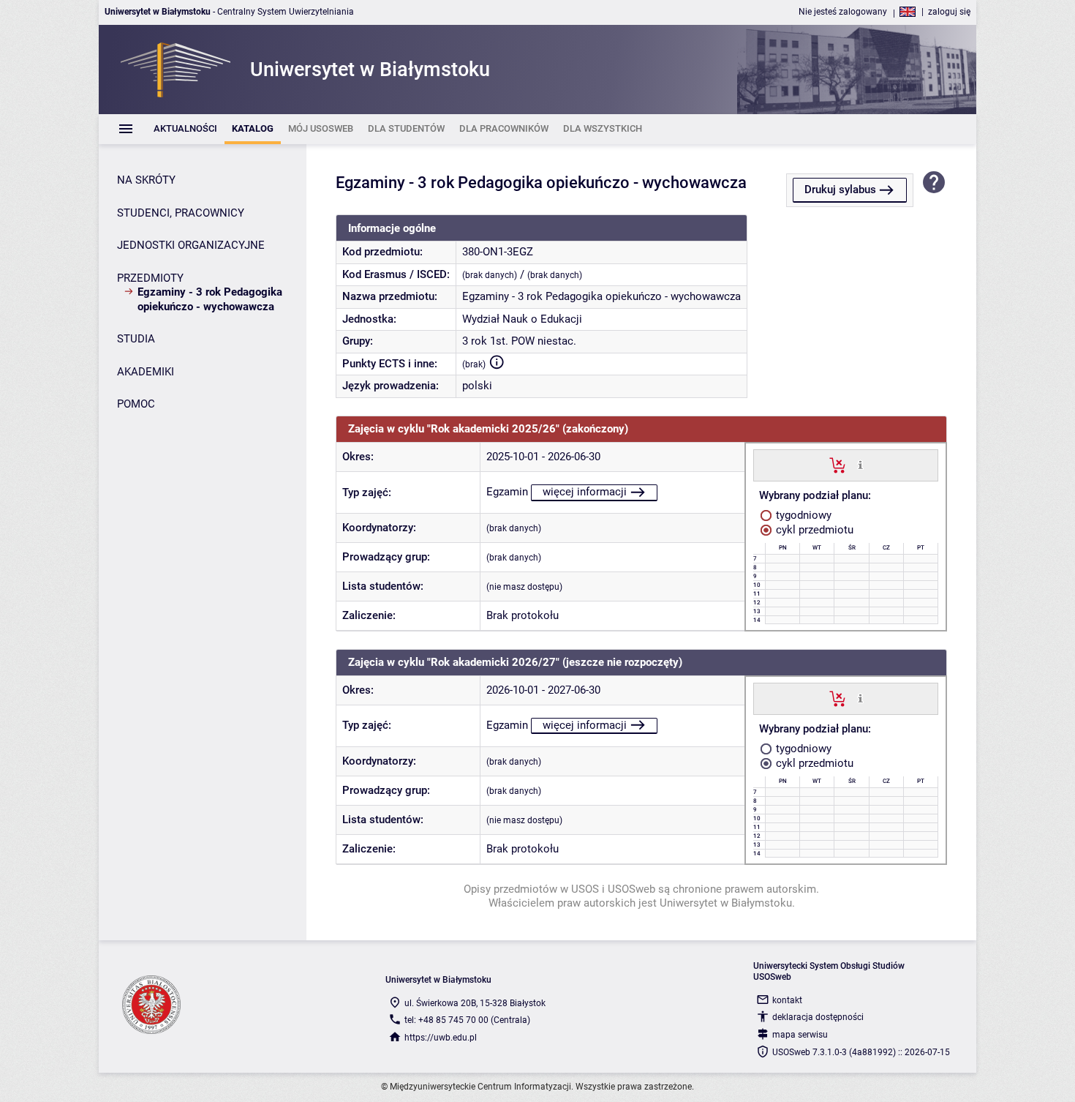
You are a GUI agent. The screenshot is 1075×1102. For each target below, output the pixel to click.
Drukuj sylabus (840, 189)
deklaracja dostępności (818, 1017)
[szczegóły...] (860, 464)
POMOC (136, 404)
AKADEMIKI (145, 371)
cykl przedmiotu (813, 529)
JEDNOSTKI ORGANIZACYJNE (191, 245)
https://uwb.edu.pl (440, 1037)
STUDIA (136, 338)
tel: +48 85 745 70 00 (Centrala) (467, 1020)
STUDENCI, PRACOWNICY (180, 213)
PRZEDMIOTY (150, 278)
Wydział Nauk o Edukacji (522, 319)
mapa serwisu (800, 1035)
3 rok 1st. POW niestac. (519, 341)
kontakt (787, 1000)
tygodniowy (802, 515)
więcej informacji (585, 491)
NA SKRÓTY (146, 180)
